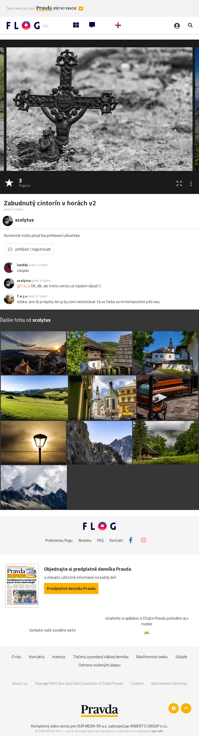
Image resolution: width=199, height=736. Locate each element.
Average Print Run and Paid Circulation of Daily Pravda (79, 683)
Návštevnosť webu (152, 656)
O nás (16, 656)
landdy (22, 264)
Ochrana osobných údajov (99, 665)
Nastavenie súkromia (169, 683)
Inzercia (58, 656)
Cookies (137, 683)
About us (19, 683)
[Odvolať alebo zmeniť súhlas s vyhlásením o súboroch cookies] (173, 708)
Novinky (85, 540)
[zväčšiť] (179, 183)
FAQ (100, 540)
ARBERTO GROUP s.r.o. (148, 726)
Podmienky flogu (59, 540)
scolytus (24, 280)
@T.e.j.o (23, 286)
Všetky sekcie (65, 8)
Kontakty (37, 656)
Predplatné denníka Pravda (71, 588)
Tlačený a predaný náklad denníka (101, 656)
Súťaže (181, 656)
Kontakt (116, 540)
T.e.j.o (22, 296)
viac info (157, 731)
